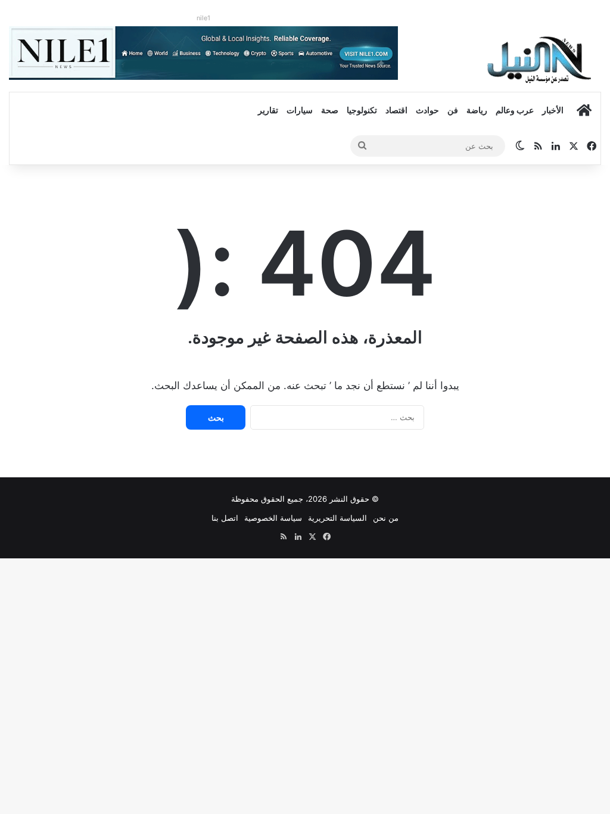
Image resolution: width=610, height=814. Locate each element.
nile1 (203, 18)
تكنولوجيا (362, 110)
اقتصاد (396, 110)
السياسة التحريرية (337, 518)
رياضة (476, 110)
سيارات (300, 110)
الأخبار (553, 110)
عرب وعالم (515, 110)
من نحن (386, 518)
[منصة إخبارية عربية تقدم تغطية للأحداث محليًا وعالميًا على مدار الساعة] (540, 59)
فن (452, 110)
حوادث (427, 110)
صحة (329, 110)
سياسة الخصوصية (273, 518)
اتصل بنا (224, 518)
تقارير (268, 110)
